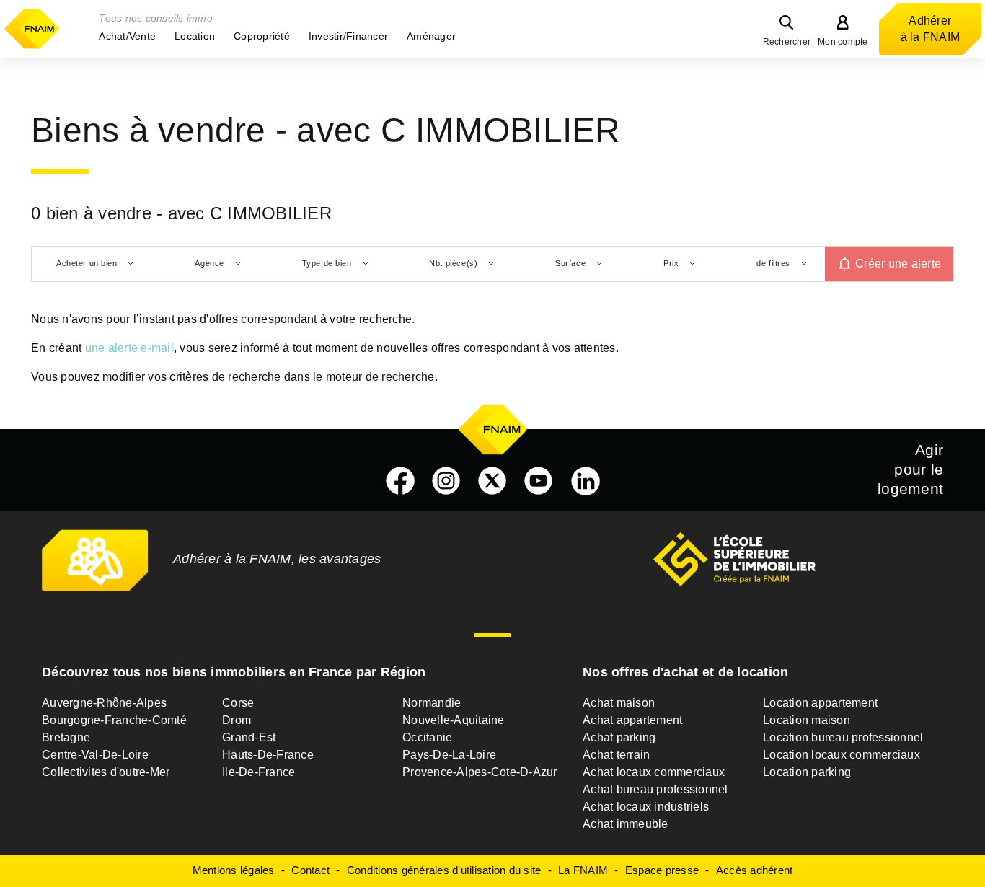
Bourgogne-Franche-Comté (114, 720)
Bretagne (66, 737)
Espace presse (662, 870)
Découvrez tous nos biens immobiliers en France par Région (233, 672)
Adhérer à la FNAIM (930, 28)
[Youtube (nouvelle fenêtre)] (538, 481)
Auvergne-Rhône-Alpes (104, 703)
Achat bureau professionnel (655, 789)
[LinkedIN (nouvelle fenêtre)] (585, 481)
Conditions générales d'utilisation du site (444, 870)
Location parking (807, 772)
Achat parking (619, 737)
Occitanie (427, 737)
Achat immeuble (625, 824)
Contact (310, 870)
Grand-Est (248, 737)
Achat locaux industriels (646, 806)
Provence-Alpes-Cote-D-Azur (479, 772)
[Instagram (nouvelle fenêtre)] (446, 481)
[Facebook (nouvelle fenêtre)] (400, 481)
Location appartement (820, 703)
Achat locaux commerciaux (654, 772)
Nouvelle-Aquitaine (453, 720)
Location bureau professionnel (843, 737)
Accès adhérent (754, 870)
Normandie (431, 703)
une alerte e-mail (129, 348)
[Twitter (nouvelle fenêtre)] (492, 481)
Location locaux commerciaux (841, 755)
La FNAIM (583, 870)
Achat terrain (616, 755)
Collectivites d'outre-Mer (105, 772)
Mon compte (843, 42)
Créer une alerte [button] (898, 263)
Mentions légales (234, 870)
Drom (236, 720)
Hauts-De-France (268, 755)
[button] (127, 36)
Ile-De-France (258, 772)
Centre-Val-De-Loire (95, 755)
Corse (238, 703)
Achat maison (619, 703)
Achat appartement (632, 720)
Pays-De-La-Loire (449, 755)
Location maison (806, 720)
